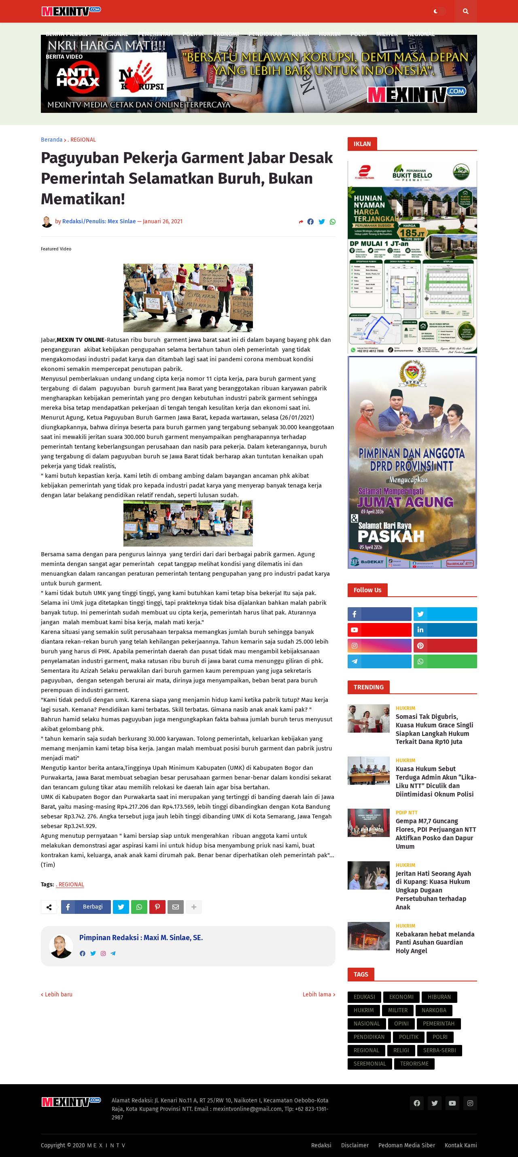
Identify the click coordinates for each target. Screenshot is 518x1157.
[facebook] (82, 954)
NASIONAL (367, 1023)
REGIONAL (366, 1050)
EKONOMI (401, 997)
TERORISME (414, 1063)
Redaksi (321, 1145)
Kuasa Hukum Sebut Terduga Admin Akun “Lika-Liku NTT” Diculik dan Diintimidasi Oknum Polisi (436, 781)
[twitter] (93, 954)
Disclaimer (355, 1145)
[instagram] (103, 954)
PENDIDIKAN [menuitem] (265, 34)
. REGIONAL (82, 140)
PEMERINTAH (439, 1023)
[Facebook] (310, 222)
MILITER (398, 1010)
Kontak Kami (461, 1145)
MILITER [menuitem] (387, 34)
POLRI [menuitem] (358, 34)
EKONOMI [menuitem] (226, 34)
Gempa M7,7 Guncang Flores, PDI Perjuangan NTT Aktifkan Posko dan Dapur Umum (436, 833)
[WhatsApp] (332, 222)
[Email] (176, 907)
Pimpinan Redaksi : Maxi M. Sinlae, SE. (141, 937)
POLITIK (408, 1037)
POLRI (440, 1037)
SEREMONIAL (370, 1063)
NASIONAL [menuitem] (114, 34)
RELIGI (401, 1050)
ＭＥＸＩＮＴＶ (106, 1145)
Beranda (52, 140)
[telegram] (112, 954)
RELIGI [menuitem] (300, 34)
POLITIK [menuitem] (193, 34)
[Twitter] (321, 222)
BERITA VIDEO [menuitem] (64, 56)
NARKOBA (434, 1010)
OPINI (401, 1023)
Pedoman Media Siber (406, 1145)
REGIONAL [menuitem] (421, 34)
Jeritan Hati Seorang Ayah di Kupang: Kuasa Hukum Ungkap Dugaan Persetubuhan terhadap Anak (433, 890)
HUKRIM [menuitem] (330, 34)
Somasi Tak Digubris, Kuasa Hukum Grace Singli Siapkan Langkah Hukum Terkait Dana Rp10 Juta (434, 729)
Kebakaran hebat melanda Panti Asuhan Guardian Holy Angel (435, 942)
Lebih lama (317, 994)
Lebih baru (58, 994)
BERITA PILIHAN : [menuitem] (68, 34)
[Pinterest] (157, 907)
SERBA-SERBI (439, 1050)
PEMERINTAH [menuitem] (155, 34)
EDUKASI (364, 997)
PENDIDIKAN (369, 1037)
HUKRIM (364, 1010)
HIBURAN (439, 997)
